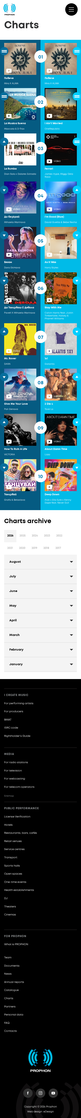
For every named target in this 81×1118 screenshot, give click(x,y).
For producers (13, 711)
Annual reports (14, 982)
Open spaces (13, 874)
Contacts (10, 1031)
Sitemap (9, 796)
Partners (10, 1006)
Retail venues (13, 841)
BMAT (7, 719)
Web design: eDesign (40, 1112)
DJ (6, 898)
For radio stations (16, 762)
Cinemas (10, 914)
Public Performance (21, 808)
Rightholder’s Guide (17, 736)
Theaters (10, 906)
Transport (10, 857)
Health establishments (19, 890)
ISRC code (11, 727)
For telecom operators (19, 787)
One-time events (15, 882)
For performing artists (18, 703)
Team (7, 957)
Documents (12, 966)
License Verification (17, 816)
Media (9, 754)
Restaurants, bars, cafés (20, 833)
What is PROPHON (16, 944)
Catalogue (11, 990)
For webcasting (14, 778)
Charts (8, 998)
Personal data (13, 1014)
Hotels (8, 825)
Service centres (14, 849)
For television (13, 770)
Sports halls (12, 865)
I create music (16, 695)
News (8, 974)
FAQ (7, 1023)
